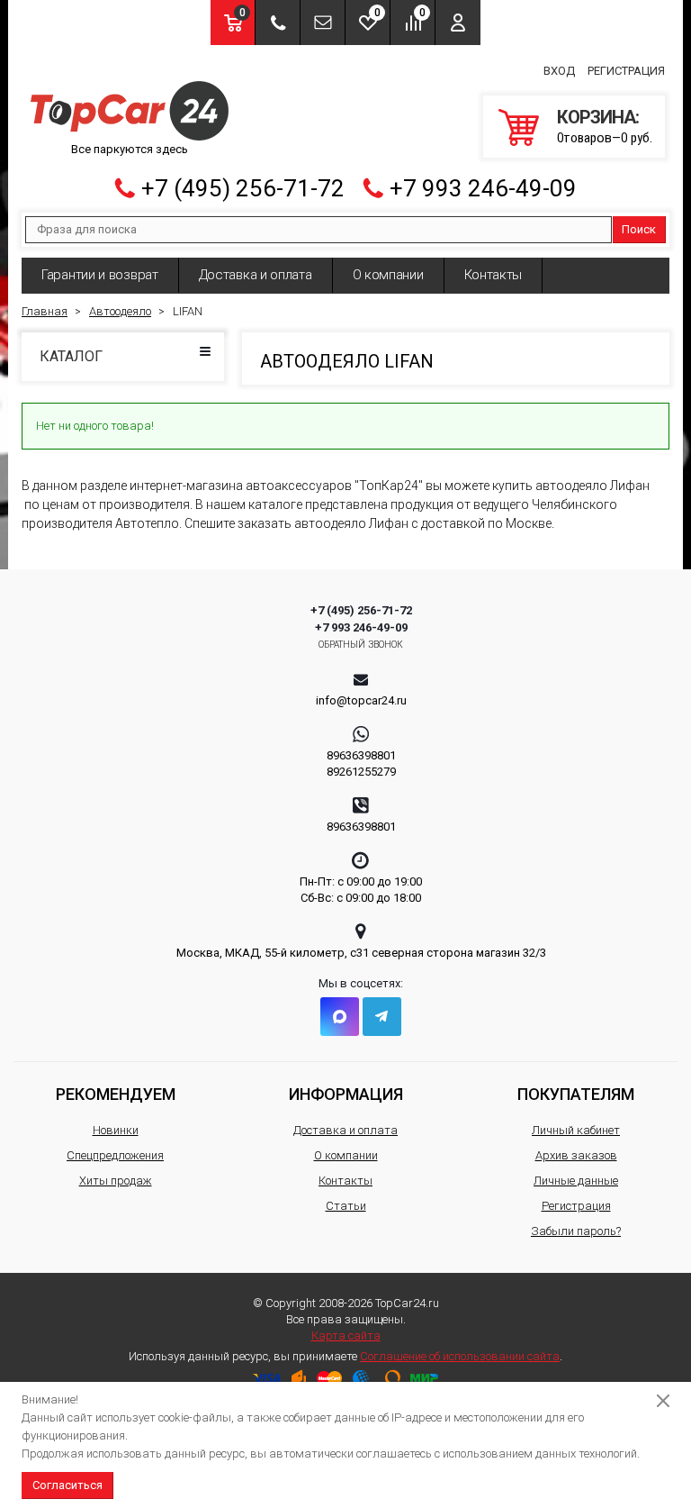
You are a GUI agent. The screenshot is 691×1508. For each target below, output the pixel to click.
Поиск (639, 229)
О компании (388, 275)
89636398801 (361, 755)
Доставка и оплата (255, 275)
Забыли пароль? (576, 1231)
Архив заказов (576, 1155)
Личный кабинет (576, 1130)
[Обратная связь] (323, 22)
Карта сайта (346, 1335)
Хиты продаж (115, 1180)
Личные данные (576, 1180)
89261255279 (361, 771)
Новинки (116, 1130)
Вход (559, 70)
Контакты (493, 275)
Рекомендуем (115, 1094)
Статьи (346, 1206)
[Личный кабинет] (457, 22)
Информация (346, 1094)
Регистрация (626, 70)
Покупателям (575, 1094)
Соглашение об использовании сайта (460, 1356)
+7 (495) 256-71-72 (243, 188)
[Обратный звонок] (278, 22)
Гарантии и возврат (99, 275)
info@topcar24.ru (361, 700)
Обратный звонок (361, 645)
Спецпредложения (115, 1155)
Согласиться (67, 1485)
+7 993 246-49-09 (483, 188)
